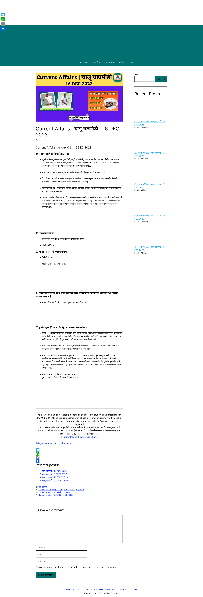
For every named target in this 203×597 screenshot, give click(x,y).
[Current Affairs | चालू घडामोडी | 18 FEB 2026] (150, 139)
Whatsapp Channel (89, 437)
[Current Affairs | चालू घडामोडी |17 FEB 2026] (150, 171)
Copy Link (60, 443)
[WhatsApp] (79, 454)
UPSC (72, 489)
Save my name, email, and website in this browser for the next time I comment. (77, 567)
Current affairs (45, 489)
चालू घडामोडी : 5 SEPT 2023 (54, 474)
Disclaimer (98, 589)
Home (72, 62)
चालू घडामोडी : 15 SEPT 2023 (55, 477)
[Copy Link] (79, 457)
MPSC (66, 489)
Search (137, 74)
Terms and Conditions (128, 589)
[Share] (79, 461)
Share (68, 443)
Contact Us (87, 589)
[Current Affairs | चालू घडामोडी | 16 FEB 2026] (150, 202)
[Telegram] (79, 450)
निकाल (131, 62)
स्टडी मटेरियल (96, 62)
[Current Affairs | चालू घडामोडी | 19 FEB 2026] (150, 108)
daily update (57, 489)
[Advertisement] (101, 41)
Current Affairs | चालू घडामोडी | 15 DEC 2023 (56, 492)
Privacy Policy (111, 589)
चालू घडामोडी (83, 62)
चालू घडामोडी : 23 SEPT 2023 (55, 480)
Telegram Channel (68, 437)
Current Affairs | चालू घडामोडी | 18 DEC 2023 (56, 495)
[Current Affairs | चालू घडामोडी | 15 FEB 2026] (150, 233)
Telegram (40, 443)
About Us (76, 589)
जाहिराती (121, 62)
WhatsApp (50, 443)
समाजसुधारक (110, 62)
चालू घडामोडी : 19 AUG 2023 (54, 471)
